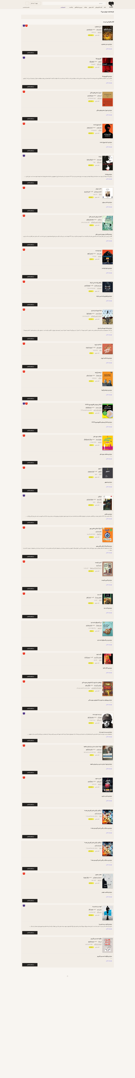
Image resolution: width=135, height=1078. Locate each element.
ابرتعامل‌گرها (98, 373)
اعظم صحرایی (99, 531)
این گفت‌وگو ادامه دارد (96, 623)
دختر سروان (99, 189)
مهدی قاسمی (87, 285)
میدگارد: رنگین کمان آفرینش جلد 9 (93, 843)
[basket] (27, 3)
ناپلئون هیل (99, 347)
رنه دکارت (100, 219)
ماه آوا (100, 194)
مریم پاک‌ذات (87, 657)
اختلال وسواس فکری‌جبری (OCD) (93, 405)
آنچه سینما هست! (97, 907)
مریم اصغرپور (91, 941)
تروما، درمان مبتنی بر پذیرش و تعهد (93, 747)
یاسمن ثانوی (90, 253)
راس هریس (99, 749)
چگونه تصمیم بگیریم (96, 939)
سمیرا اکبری (99, 565)
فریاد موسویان (91, 471)
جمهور (100, 469)
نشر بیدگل (99, 64)
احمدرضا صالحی (98, 813)
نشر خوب (100, 880)
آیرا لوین (100, 61)
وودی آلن (100, 717)
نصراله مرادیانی (90, 499)
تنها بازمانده (98, 251)
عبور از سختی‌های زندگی (96, 93)
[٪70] (107, 33)
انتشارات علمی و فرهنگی (96, 222)
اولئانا (100, 157)
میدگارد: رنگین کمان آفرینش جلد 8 (93, 811)
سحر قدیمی (90, 781)
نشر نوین (100, 32)
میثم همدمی (89, 29)
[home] (111, 5)
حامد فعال (88, 597)
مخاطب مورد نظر (97, 437)
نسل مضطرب (98, 27)
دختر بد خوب (98, 779)
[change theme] (22, 3)
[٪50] (107, 131)
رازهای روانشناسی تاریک (96, 283)
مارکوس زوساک (98, 597)
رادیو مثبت (99, 288)
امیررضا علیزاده (89, 347)
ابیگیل (100, 497)
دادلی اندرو (99, 909)
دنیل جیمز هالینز (98, 285)
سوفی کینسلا (99, 439)
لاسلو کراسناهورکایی (97, 877)
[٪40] (107, 257)
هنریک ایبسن (99, 313)
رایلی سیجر (99, 253)
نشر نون (100, 256)
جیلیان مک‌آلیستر (98, 657)
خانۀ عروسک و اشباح (96, 311)
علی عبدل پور (87, 191)
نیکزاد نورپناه (86, 877)
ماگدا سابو (99, 499)
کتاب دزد (99, 595)
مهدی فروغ (89, 313)
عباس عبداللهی (89, 749)
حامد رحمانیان (89, 625)
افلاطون (100, 471)
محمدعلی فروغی (90, 219)
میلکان (100, 130)
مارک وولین (99, 127)
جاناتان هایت (99, 29)
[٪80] (107, 535)
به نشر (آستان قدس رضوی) (96, 568)
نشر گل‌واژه (99, 534)
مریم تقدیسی (90, 95)
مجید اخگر (91, 909)
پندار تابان (100, 98)
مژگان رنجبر (87, 685)
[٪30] (107, 193)
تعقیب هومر (98, 875)
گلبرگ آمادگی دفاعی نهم (96, 529)
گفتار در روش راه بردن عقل (95, 217)
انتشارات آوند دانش (98, 410)
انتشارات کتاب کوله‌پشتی (97, 688)
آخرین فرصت (98, 563)
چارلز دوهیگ (99, 375)
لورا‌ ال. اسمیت (99, 407)
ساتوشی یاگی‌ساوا (98, 685)
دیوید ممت (99, 159)
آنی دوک (100, 941)
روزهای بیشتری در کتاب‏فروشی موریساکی (92, 682)
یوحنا (100, 816)
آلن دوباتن (99, 95)
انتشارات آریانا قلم (98, 944)
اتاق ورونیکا (99, 59)
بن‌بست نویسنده (97, 714)
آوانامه (100, 474)
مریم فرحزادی (89, 407)
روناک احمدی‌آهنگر (88, 439)
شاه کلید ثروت (98, 345)
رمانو (101, 350)
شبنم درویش (90, 127)
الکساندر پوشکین (98, 191)
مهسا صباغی (89, 375)
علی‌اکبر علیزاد (90, 159)
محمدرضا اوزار (91, 717)
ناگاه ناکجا (99, 655)
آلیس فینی (99, 781)
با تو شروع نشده (97, 125)
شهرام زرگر (92, 61)
